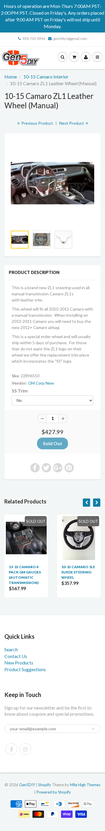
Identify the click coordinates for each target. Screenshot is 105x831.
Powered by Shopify (53, 792)
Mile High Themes (85, 784)
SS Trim (20, 390)
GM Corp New (41, 383)
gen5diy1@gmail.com (70, 38)
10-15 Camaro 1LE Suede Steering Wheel (78, 572)
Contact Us (15, 656)
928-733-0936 (33, 38)
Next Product (72, 123)
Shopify (44, 784)
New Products (18, 662)
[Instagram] (25, 749)
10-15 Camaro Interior (46, 76)
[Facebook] (11, 749)
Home (10, 76)
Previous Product (36, 123)
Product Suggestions (25, 669)
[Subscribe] (93, 729)
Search (11, 649)
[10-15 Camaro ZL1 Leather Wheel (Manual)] (52, 183)
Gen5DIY (27, 784)
